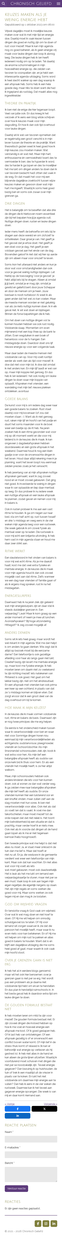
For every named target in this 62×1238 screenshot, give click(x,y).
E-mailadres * (12, 1147)
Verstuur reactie (16, 1188)
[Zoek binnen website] (3, 3)
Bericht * (9, 1163)
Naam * (9, 1131)
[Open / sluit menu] (58, 3)
